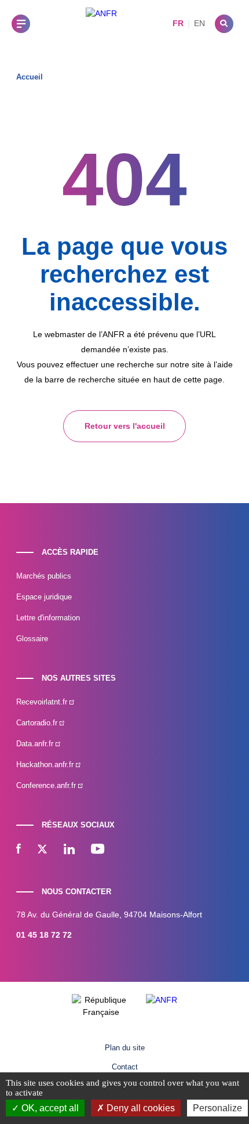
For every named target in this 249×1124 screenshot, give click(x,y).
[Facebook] (18, 850)
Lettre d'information (48, 617)
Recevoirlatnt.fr (42, 701)
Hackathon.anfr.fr (46, 764)
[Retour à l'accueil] (101, 23)
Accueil (29, 77)
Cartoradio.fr (38, 722)
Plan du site (125, 1047)
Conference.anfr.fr (47, 785)
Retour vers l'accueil (125, 426)
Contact (125, 1066)
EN (199, 23)
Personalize (217, 1108)
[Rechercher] (224, 24)
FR (178, 23)
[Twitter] (42, 850)
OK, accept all (49, 1108)
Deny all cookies (139, 1108)
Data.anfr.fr (36, 743)
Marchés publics (43, 576)
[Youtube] (97, 850)
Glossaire (32, 638)
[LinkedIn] (69, 850)
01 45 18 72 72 (44, 934)
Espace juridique (44, 596)
